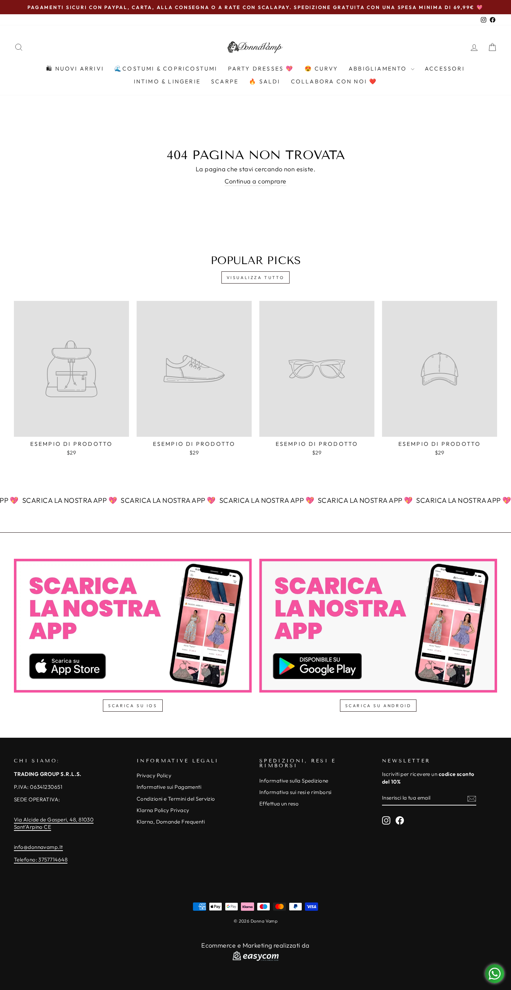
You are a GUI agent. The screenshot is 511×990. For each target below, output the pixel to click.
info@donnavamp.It (38, 847)
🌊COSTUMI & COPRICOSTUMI (166, 68)
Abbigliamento (379, 68)
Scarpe (224, 81)
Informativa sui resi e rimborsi (295, 792)
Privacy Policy (154, 775)
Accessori (445, 68)
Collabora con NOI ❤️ (334, 81)
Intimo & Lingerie (167, 81)
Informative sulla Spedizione (293, 780)
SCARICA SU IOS (132, 705)
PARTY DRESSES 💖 (261, 68)
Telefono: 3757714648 (40, 859)
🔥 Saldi (264, 81)
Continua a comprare (255, 181)
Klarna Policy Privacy (163, 810)
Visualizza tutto (256, 277)
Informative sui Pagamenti (169, 787)
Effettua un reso (279, 803)
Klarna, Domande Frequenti (171, 821)
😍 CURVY (321, 68)
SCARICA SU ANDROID (378, 705)
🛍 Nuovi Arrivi (75, 68)
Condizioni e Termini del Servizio (176, 798)
